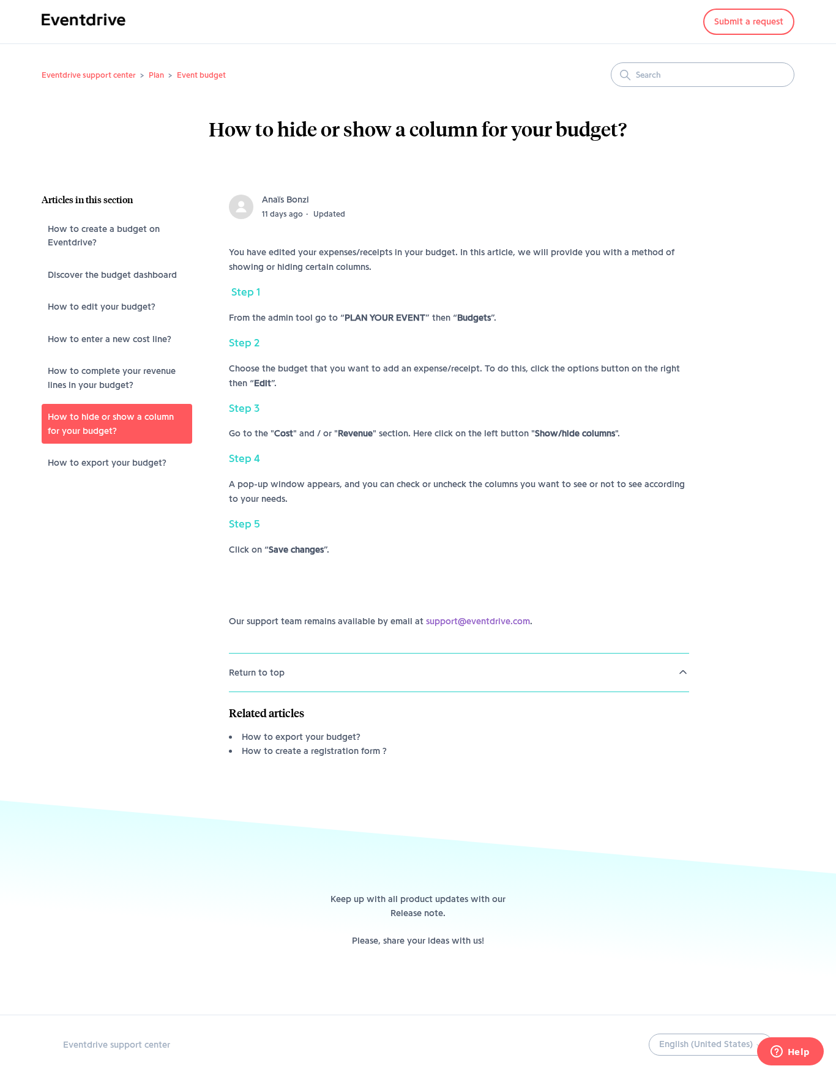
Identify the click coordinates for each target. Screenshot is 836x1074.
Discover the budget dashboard (112, 274)
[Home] (83, 28)
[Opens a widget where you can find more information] (790, 1052)
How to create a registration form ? (314, 750)
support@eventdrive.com (478, 621)
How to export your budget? (107, 462)
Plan (156, 75)
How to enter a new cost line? (109, 339)
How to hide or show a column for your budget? (111, 423)
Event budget (201, 75)
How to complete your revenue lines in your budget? (112, 377)
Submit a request (748, 21)
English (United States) (707, 1044)
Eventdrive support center (89, 75)
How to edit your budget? (101, 306)
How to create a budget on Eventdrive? (104, 235)
